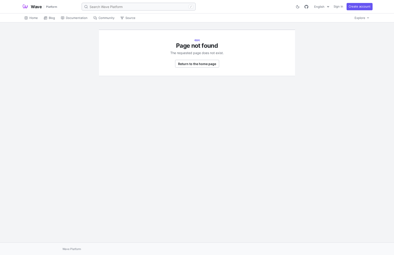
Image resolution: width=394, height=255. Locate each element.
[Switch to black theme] (297, 6)
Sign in (338, 6)
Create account (360, 6)
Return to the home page (197, 64)
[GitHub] (306, 6)
